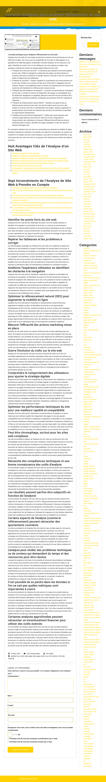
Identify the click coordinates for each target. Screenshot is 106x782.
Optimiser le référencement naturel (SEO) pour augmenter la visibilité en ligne (40, 161)
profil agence (88, 570)
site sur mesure (89, 702)
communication (89, 352)
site (85, 682)
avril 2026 (87, 144)
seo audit (87, 667)
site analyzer (88, 684)
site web (61, 656)
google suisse (89, 479)
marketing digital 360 (91, 513)
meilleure (87, 526)
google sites (88, 476)
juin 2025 (87, 169)
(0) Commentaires (33, 654)
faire (85, 434)
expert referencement (92, 427)
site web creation (90, 709)
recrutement (88, 588)
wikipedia (87, 759)
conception (88, 360)
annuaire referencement (92, 315)
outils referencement (91, 543)
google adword (89, 466)
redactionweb (89, 610)
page (85, 550)
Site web (11, 715)
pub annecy (88, 573)
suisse (86, 726)
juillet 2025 (88, 167)
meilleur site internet (91, 523)
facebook (87, 432)
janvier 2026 (88, 152)
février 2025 (88, 179)
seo (46, 656)
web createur (88, 744)
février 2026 (88, 149)
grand (86, 481)
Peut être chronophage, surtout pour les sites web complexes (34, 188)
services (87, 674)
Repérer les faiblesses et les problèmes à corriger (30, 156)
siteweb (11, 659)
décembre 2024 (89, 184)
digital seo (87, 412)
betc (85, 335)
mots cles (87, 533)
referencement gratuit (92, 622)
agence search (89, 290)
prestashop (88, 563)
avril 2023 (87, 234)
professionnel (88, 568)
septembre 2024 (90, 192)
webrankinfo (88, 754)
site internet (53, 656)
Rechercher (86, 37)
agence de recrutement (92, 273)
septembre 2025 (90, 162)
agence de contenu (91, 265)
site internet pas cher (91, 697)
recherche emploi (90, 585)
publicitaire (88, 580)
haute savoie (88, 488)
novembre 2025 (89, 157)
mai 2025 (87, 172)
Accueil (24, 24)
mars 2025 (87, 177)
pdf (85, 560)
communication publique (92, 355)
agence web (88, 293)
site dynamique (89, 687)
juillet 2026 (88, 137)
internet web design (91, 498)
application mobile (90, 320)
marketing (87, 511)
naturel (86, 536)
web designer (88, 746)
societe (86, 719)
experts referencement (92, 429)
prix (85, 565)
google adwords (89, 469)
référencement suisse (92, 642)
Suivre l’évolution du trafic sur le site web (27, 166)
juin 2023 (87, 229)
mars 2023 (87, 236)
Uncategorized (89, 734)
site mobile (88, 699)
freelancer (87, 459)
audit (85, 327)
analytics (87, 308)
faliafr (51, 654)
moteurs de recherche (92, 531)
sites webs (88, 714)
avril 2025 (87, 174)
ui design (87, 731)
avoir (85, 332)
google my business (91, 474)
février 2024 (88, 209)
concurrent (88, 365)
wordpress (87, 764)
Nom (10, 696)
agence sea (88, 288)
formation (87, 436)
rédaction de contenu (91, 600)
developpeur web (90, 389)
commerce (87, 350)
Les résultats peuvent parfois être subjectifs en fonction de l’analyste (37, 195)
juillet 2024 (88, 197)
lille (85, 506)
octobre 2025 (89, 159)
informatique (88, 491)
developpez (88, 397)
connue (86, 367)
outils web (24, 656)
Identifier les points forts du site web (25, 153)
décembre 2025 (89, 154)
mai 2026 (87, 142)
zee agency (88, 766)
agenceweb (88, 300)
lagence (86, 501)
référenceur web (90, 645)
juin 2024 (87, 199)
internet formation (90, 496)
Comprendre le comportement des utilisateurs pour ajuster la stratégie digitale (40, 168)
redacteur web (89, 590)
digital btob (88, 407)
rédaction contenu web (92, 598)
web (85, 741)
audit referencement (91, 330)
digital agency (89, 402)
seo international (90, 669)
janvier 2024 (88, 211)
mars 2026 (87, 147)
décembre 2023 (89, 214)
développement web (91, 387)
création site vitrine (91, 379)
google (86, 464)
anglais (86, 310)
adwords (87, 248)
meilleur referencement (92, 521)
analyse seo (34, 24)
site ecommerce (90, 692)
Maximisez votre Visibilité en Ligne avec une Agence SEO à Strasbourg (90, 64)
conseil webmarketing (91, 370)
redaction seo (89, 602)
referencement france (92, 615)
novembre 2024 (89, 187)
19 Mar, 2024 (15, 654)
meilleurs (87, 528)
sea (85, 650)
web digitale (88, 749)
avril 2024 (87, 204)
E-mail (11, 705)
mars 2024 (87, 206)
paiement (87, 558)
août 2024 (87, 194)
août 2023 (87, 224)
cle (85, 342)
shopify (86, 677)
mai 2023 (87, 231)
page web (32, 656)
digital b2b (87, 404)
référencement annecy (92, 612)
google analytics (90, 471)
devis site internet (90, 399)
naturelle (87, 538)
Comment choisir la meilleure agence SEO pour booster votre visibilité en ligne (89, 81)
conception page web (91, 362)
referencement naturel (92, 632)
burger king (88, 340)
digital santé (88, 409)
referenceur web (90, 647)
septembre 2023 (90, 221)
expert (86, 424)
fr (84, 454)
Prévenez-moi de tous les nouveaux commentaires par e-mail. (33, 739)
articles (86, 325)
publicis (86, 578)
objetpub (87, 541)
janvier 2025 (88, 182)
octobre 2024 (89, 189)
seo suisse (87, 672)
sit (84, 679)
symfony (87, 729)
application (88, 318)
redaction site (89, 605)
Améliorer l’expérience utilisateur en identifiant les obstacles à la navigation (39, 158)
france (86, 456)
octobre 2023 (89, 219)
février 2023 (88, 239)
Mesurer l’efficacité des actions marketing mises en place (33, 163)
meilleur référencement (92, 518)
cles (85, 345)
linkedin (86, 508)
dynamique (87, 414)
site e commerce (90, 689)
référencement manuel (92, 627)
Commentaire (13, 676)
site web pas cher (90, 712)
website (86, 756)
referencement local (91, 625)
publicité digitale (90, 583)
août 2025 (87, 164)
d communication (90, 382)
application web (89, 322)
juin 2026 (87, 140)
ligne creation (88, 503)
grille (85, 486)
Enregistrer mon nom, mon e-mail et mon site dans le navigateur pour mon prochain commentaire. (40, 729)
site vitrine (87, 704)
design (86, 384)
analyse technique (90, 305)
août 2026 (87, 135)
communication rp (90, 357)
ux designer (88, 739)
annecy (86, 313)
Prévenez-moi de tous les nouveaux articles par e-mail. (30, 742)
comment (87, 347)
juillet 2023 (88, 226)
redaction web (89, 607)
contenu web (88, 372)
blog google (88, 337)
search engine (89, 652)
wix (85, 761)
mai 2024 (87, 201)
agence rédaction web (92, 285)
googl (86, 461)
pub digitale (88, 575)
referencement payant (92, 640)
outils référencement (91, 545)
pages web (40, 656)
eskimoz (87, 422)
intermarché (88, 493)
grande (86, 484)
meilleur (86, 516)
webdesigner (88, 751)
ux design (87, 736)
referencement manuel (92, 630)
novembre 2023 (89, 216)
